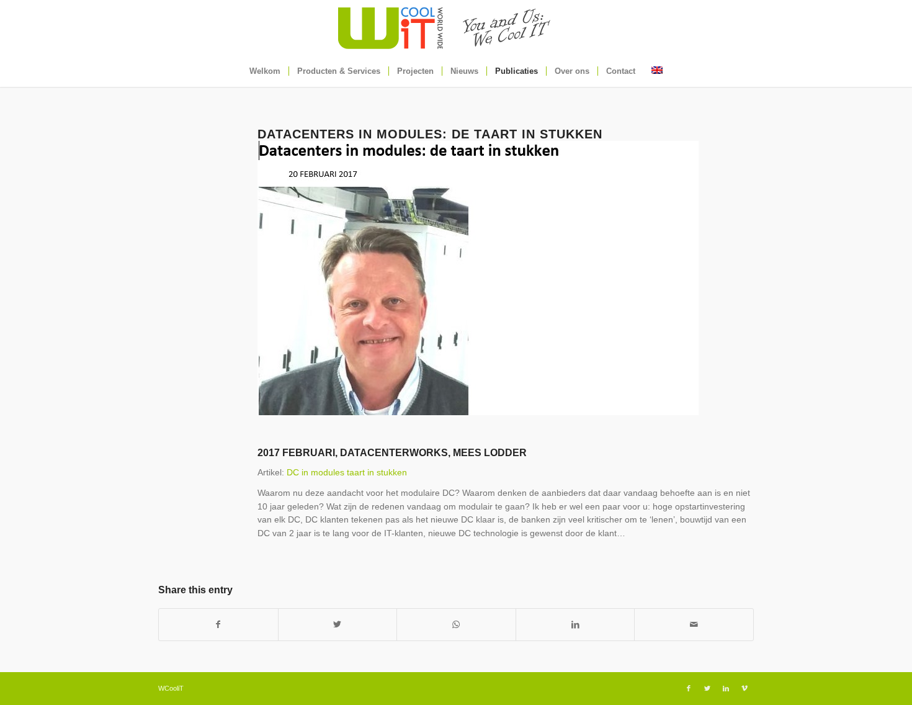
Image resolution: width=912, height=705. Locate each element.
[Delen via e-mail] (694, 624)
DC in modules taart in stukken (347, 472)
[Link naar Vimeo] (744, 688)
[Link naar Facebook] (688, 688)
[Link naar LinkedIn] (726, 688)
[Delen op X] (338, 624)
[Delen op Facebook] (218, 624)
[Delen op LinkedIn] (575, 624)
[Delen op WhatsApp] (456, 624)
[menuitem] (264, 71)
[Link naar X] (707, 688)
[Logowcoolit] (456, 28)
